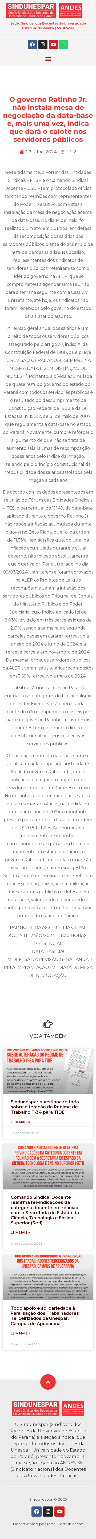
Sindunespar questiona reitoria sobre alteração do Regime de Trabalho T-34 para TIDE (45, 1107)
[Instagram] (42, 44)
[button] (48, 59)
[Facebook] (32, 44)
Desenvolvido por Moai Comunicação (48, 1523)
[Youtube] (53, 44)
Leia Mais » (20, 1122)
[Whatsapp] (63, 44)
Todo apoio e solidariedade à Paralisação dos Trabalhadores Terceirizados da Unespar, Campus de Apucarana (45, 1316)
